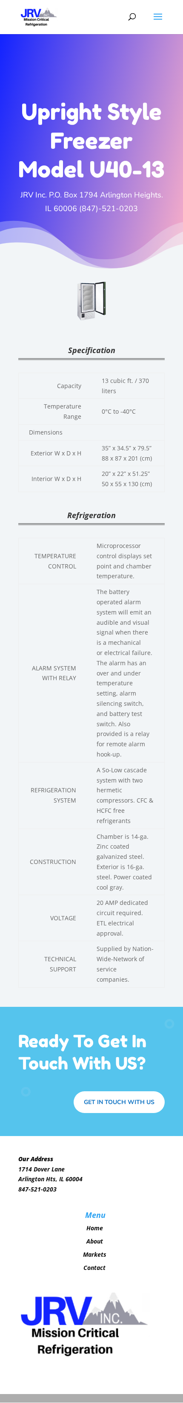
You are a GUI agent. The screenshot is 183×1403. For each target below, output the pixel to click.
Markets (94, 1254)
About (94, 1241)
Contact (94, 1268)
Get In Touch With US (119, 1102)
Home (94, 1228)
